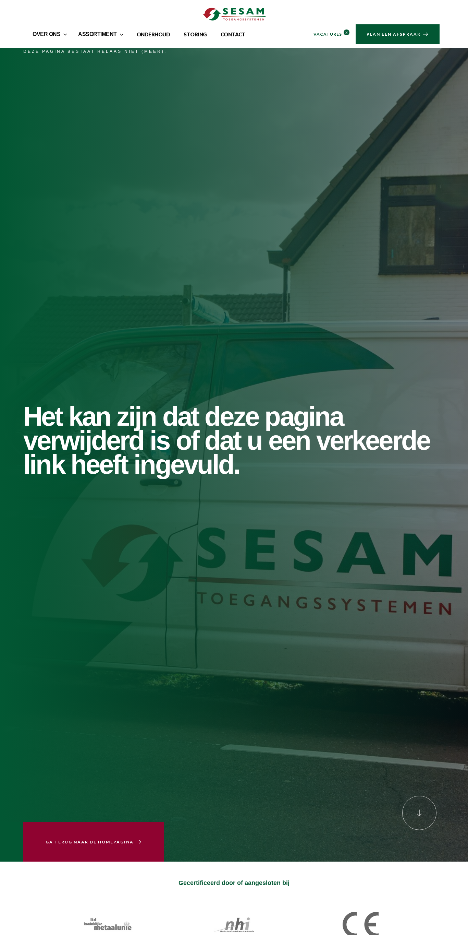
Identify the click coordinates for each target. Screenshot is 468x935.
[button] (50, 34)
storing (195, 34)
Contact (233, 34)
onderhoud (153, 34)
